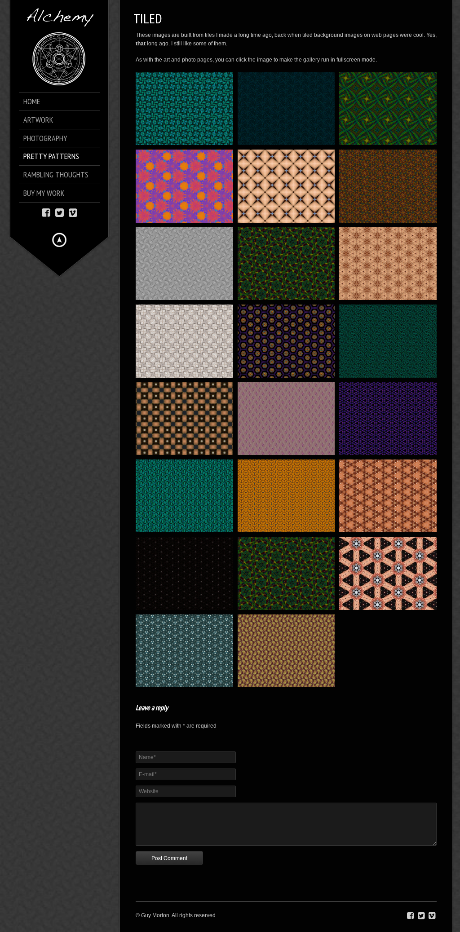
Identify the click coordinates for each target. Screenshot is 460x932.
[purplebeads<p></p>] (388, 418)
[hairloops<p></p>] (388, 263)
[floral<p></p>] (388, 186)
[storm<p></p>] (286, 573)
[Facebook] (46, 212)
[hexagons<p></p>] (286, 341)
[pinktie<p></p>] (286, 418)
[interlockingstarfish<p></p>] (388, 341)
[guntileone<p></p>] (286, 263)
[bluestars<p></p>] (286, 108)
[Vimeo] (73, 212)
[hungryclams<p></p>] (184, 341)
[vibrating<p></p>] (184, 650)
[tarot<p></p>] (388, 573)
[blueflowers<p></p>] (184, 108)
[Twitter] (59, 212)
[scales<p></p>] (286, 495)
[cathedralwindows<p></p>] (388, 108)
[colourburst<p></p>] (184, 186)
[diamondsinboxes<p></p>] (286, 186)
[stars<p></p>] (184, 573)
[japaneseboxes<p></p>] (184, 418)
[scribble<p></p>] (388, 495)
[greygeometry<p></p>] (184, 263)
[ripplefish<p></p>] (184, 495)
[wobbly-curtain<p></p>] (286, 650)
